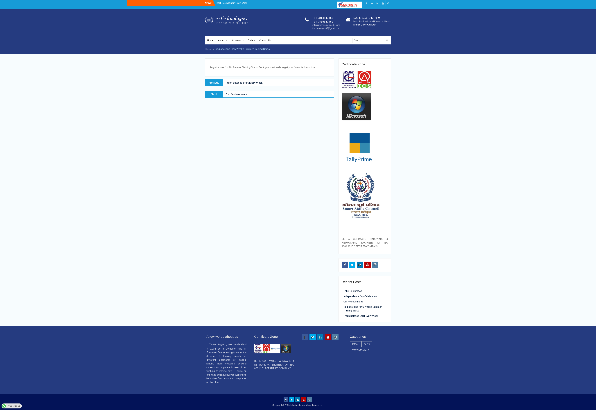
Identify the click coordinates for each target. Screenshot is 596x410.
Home (210, 40)
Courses (236, 40)
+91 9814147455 (322, 17)
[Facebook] (366, 3)
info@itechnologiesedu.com (326, 25)
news (367, 344)
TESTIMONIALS (361, 350)
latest (355, 344)
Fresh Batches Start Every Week (231, 3)
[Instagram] (388, 3)
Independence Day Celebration (360, 296)
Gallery (251, 40)
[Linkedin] (377, 3)
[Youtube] (382, 3)
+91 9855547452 (322, 21)
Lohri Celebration (352, 291)
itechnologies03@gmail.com (326, 28)
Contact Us (265, 40)
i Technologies (231, 18)
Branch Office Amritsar (364, 24)
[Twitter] (372, 3)
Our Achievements (353, 301)
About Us (223, 40)
